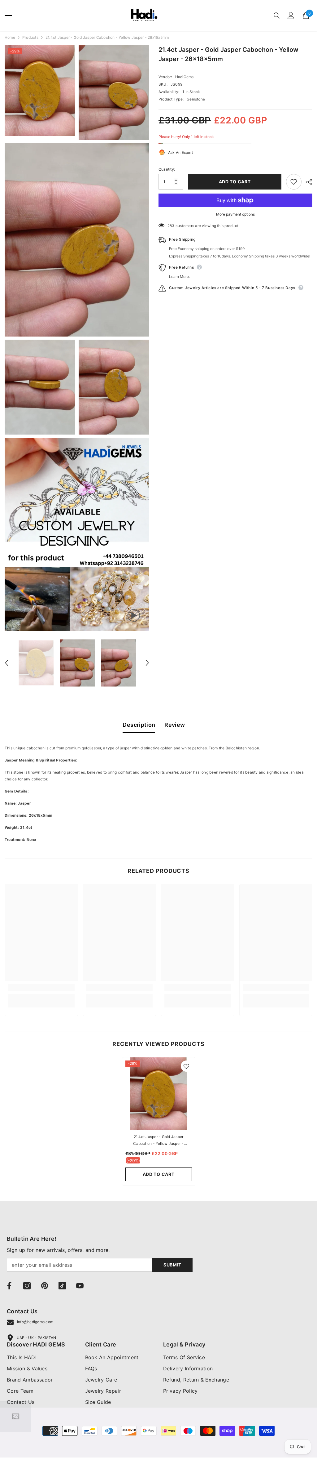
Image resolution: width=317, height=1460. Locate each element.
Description (139, 724)
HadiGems (184, 76)
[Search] (276, 15)
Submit (172, 1264)
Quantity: (166, 169)
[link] (41, 987)
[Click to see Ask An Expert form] (15, 1416)
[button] (6, 662)
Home (10, 37)
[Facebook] (9, 1285)
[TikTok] (62, 1285)
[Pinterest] (44, 1285)
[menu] (8, 15)
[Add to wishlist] (294, 182)
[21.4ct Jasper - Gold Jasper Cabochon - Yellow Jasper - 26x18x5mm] (158, 1093)
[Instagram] (26, 1285)
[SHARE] (307, 182)
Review (174, 724)
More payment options (235, 214)
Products (30, 37)
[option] (36, 663)
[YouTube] (79, 1285)
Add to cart (235, 181)
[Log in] (291, 15)
